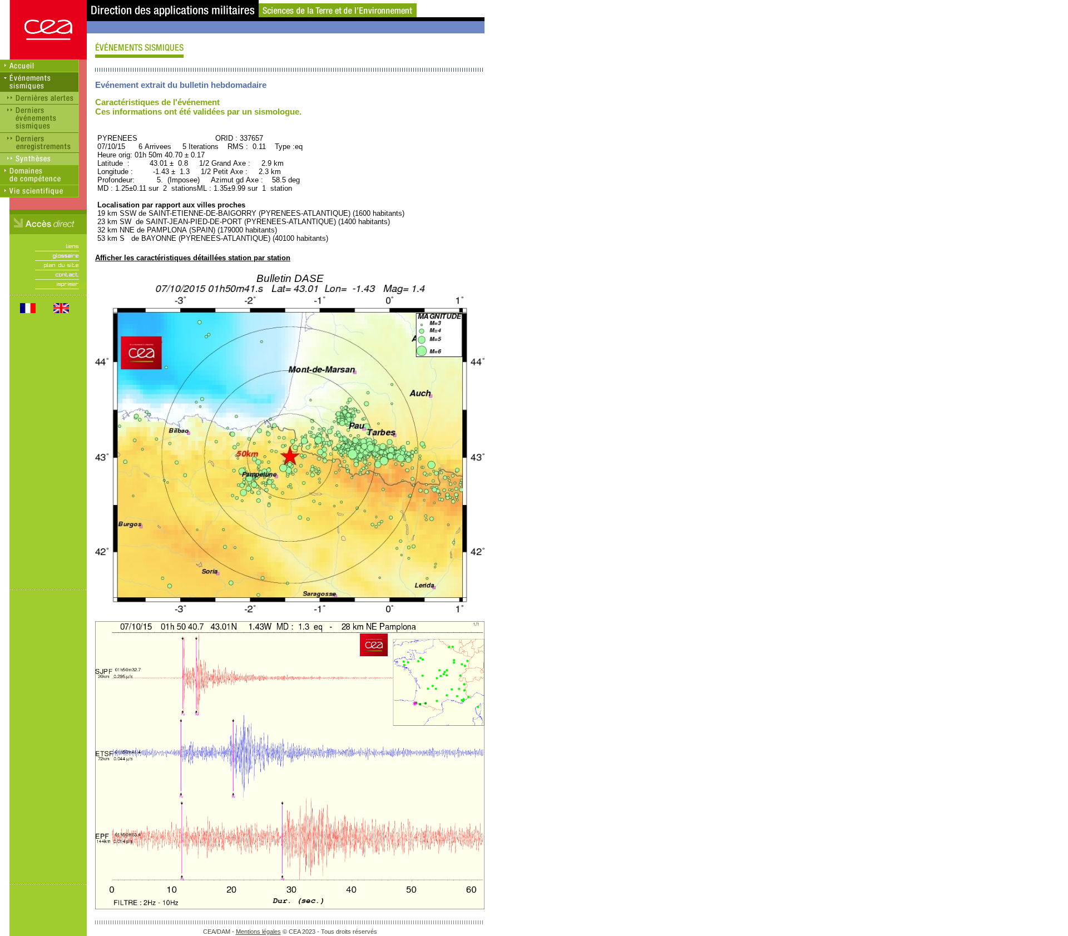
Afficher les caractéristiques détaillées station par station (192, 258)
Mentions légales (258, 931)
